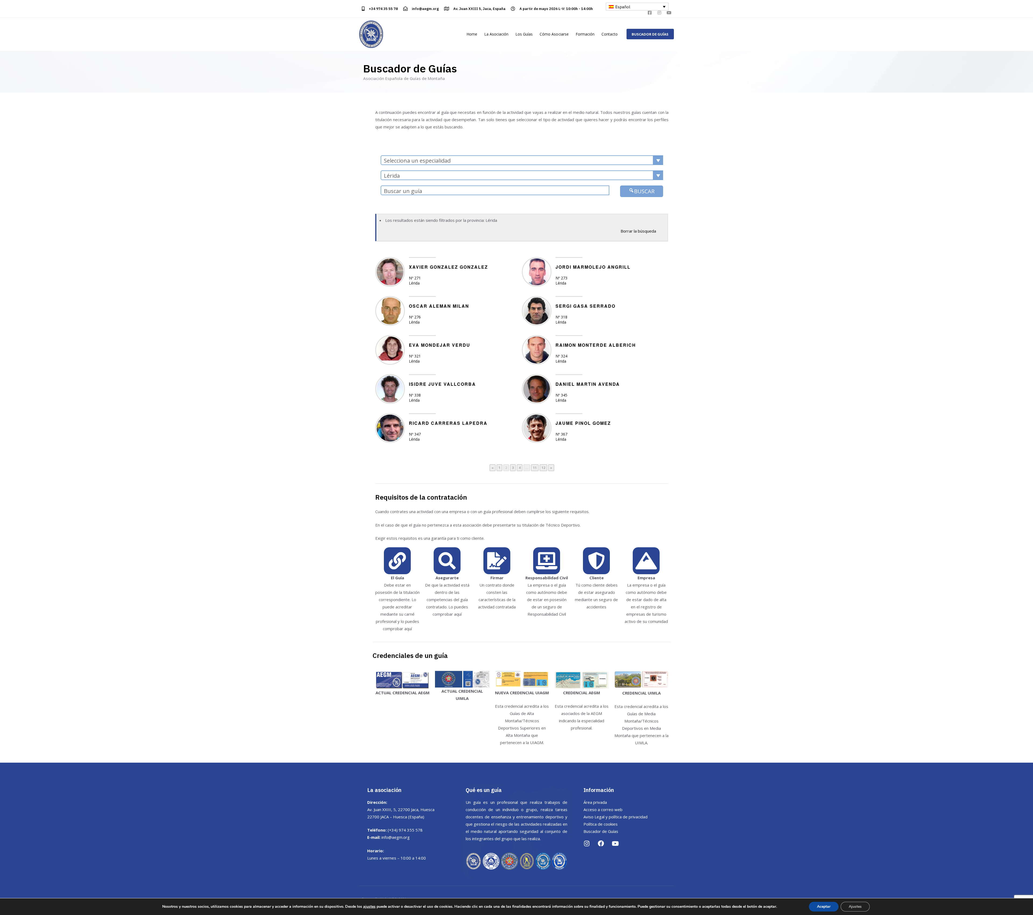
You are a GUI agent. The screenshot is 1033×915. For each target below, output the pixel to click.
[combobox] (522, 160)
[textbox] (522, 160)
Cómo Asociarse (554, 34)
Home (471, 34)
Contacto (610, 34)
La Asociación (496, 34)
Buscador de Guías (600, 831)
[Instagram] (659, 12)
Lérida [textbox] (392, 175)
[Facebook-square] (650, 12)
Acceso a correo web (602, 809)
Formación (585, 34)
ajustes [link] (369, 906)
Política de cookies (600, 824)
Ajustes (855, 906)
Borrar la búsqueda (638, 231)
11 (534, 467)
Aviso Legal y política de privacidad (615, 816)
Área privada (595, 802)
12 (542, 467)
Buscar (644, 191)
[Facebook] (601, 843)
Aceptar (823, 906)
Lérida (414, 283)
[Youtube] (669, 12)
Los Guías (524, 34)
